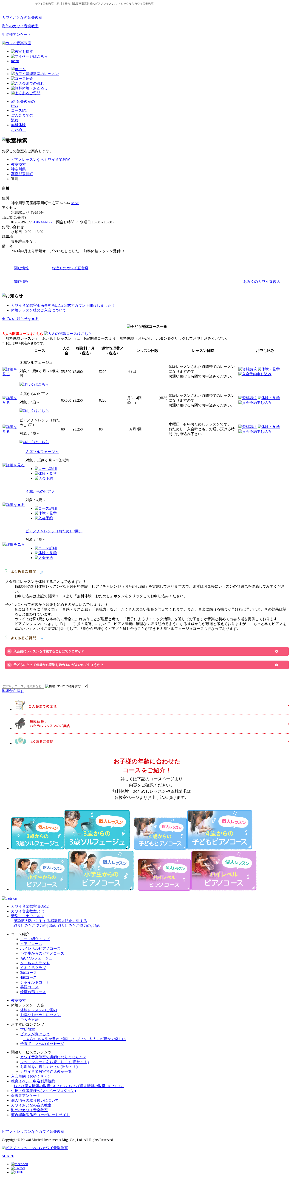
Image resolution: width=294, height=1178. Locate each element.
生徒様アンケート (16, 34)
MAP (75, 203)
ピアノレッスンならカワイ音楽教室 (40, 159)
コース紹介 (20, 110)
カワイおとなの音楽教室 (22, 17)
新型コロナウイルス (56, 921)
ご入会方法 (29, 1020)
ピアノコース (31, 944)
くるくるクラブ (33, 968)
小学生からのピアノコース (42, 953)
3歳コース (28, 973)
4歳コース (28, 977)
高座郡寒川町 (22, 174)
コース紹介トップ (35, 939)
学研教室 (27, 1029)
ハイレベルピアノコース (40, 948)
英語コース (29, 987)
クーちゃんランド (35, 963)
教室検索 (18, 164)
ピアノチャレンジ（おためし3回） (53, 531)
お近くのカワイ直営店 (70, 268)
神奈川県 (18, 169)
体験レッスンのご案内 (38, 1010)
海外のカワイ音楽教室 (20, 26)
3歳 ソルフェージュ (36, 958)
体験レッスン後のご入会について (38, 310)
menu (15, 61)
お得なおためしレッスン (40, 1015)
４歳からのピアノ (40, 491)
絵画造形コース (33, 992)
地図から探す (13, 691)
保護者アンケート (25, 1095)
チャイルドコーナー (36, 982)
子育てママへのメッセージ (42, 1044)
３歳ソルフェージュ (42, 452)
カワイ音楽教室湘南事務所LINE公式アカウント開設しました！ (63, 305)
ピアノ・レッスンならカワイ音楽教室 (33, 1132)
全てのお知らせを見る (20, 319)
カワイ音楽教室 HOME (30, 906)
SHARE (8, 1156)
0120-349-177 (42, 222)
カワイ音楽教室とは (27, 911)
